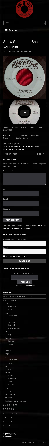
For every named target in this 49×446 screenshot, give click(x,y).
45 (40, 146)
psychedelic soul (14, 328)
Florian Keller (24, 51)
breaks (12, 347)
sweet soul (11, 322)
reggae (7, 354)
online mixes (10, 405)
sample (10, 344)
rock (9, 391)
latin (6, 366)
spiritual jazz (12, 360)
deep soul (11, 325)
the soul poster (12, 417)
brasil (10, 369)
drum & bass (12, 385)
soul (6, 313)
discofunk (11, 309)
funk (5, 149)
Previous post (11, 154)
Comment (7, 171)
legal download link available (15, 401)
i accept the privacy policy (16, 256)
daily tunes (9, 300)
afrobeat (8, 351)
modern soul (12, 319)
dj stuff (8, 421)
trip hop (10, 375)
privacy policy (10, 434)
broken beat (12, 379)
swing (10, 363)
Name (6, 189)
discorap (11, 341)
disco (7, 332)
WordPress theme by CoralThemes (34, 442)
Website (6, 209)
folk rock (8, 388)
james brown (12, 306)
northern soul (14, 149)
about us (8, 436)
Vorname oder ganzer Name (14, 239)
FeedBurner (30, 286)
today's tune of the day (24, 146)
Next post (40, 154)
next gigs (8, 409)
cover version (10, 395)
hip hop (8, 338)
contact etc (10, 425)
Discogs (6, 135)
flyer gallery (11, 413)
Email (6, 199)
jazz (6, 357)
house (10, 382)
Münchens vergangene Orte (18, 296)
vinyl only (26, 149)
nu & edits (9, 372)
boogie (10, 335)
